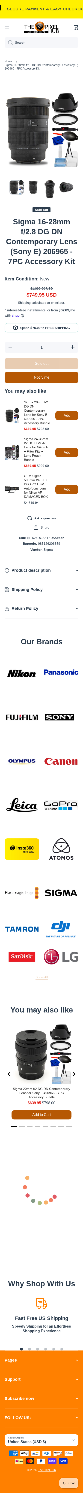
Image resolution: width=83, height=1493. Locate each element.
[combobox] (41, 42)
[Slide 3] (37, 1349)
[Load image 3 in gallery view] (50, 189)
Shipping (24, 302)
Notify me (41, 377)
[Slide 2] (29, 1349)
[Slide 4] (45, 1349)
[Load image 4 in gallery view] (66, 187)
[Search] (9, 42)
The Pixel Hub (47, 1470)
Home (8, 61)
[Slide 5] (53, 1349)
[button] (76, 27)
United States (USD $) (27, 1442)
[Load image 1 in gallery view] (16, 187)
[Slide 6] (61, 1349)
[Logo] (41, 27)
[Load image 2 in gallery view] (33, 187)
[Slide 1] (21, 1349)
